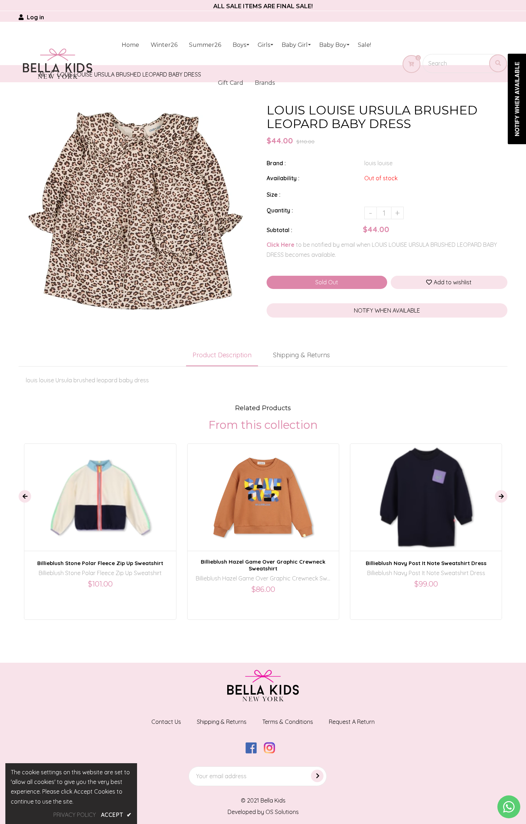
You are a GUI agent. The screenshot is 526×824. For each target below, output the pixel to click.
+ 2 (288, 491)
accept (116, 814)
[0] (408, 64)
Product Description (222, 355)
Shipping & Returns (301, 355)
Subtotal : (279, 230)
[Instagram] (272, 751)
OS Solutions (282, 811)
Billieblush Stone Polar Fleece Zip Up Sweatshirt (100, 563)
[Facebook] (254, 751)
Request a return (352, 721)
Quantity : (280, 210)
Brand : (276, 163)
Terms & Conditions (287, 721)
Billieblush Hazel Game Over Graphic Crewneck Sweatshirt (263, 565)
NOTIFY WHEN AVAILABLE (387, 310)
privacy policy (74, 814)
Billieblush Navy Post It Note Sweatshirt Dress (426, 563)
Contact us (166, 721)
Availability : (283, 178)
